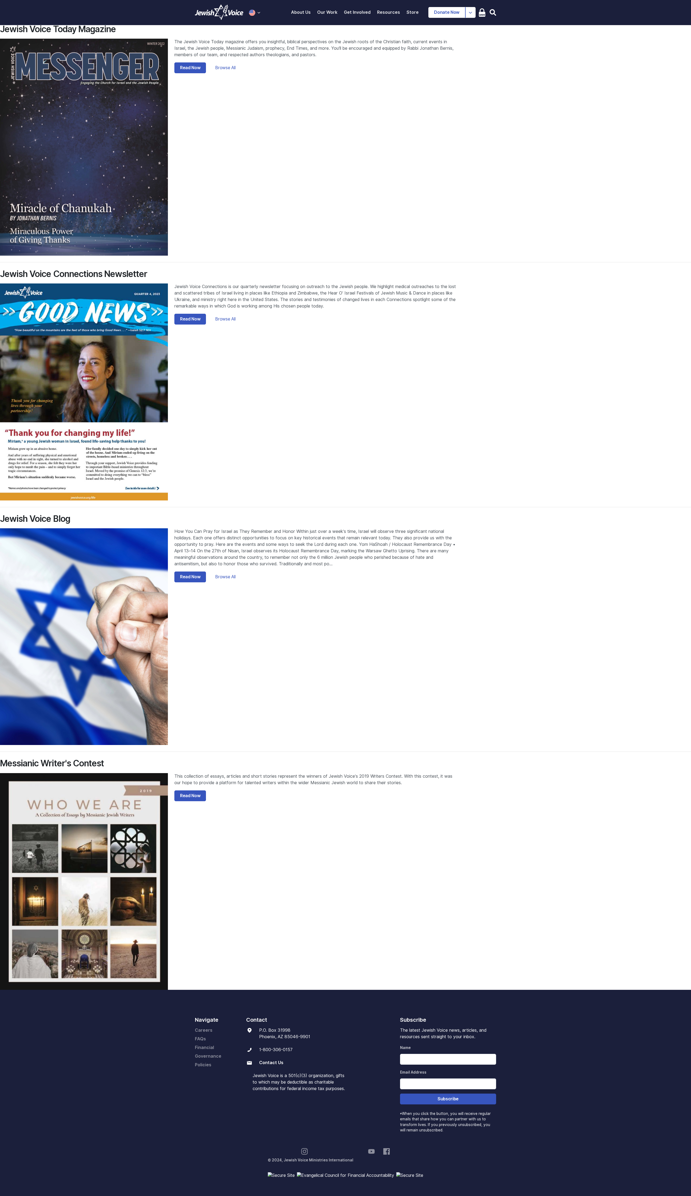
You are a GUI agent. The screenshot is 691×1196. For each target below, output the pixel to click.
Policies (203, 1064)
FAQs (200, 1038)
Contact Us (271, 1062)
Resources (388, 12)
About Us (301, 12)
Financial (204, 1047)
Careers (203, 1030)
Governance (208, 1056)
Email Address (413, 1072)
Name (405, 1047)
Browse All (225, 67)
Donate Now (446, 12)
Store (413, 12)
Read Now (190, 67)
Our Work (327, 12)
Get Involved (357, 12)
